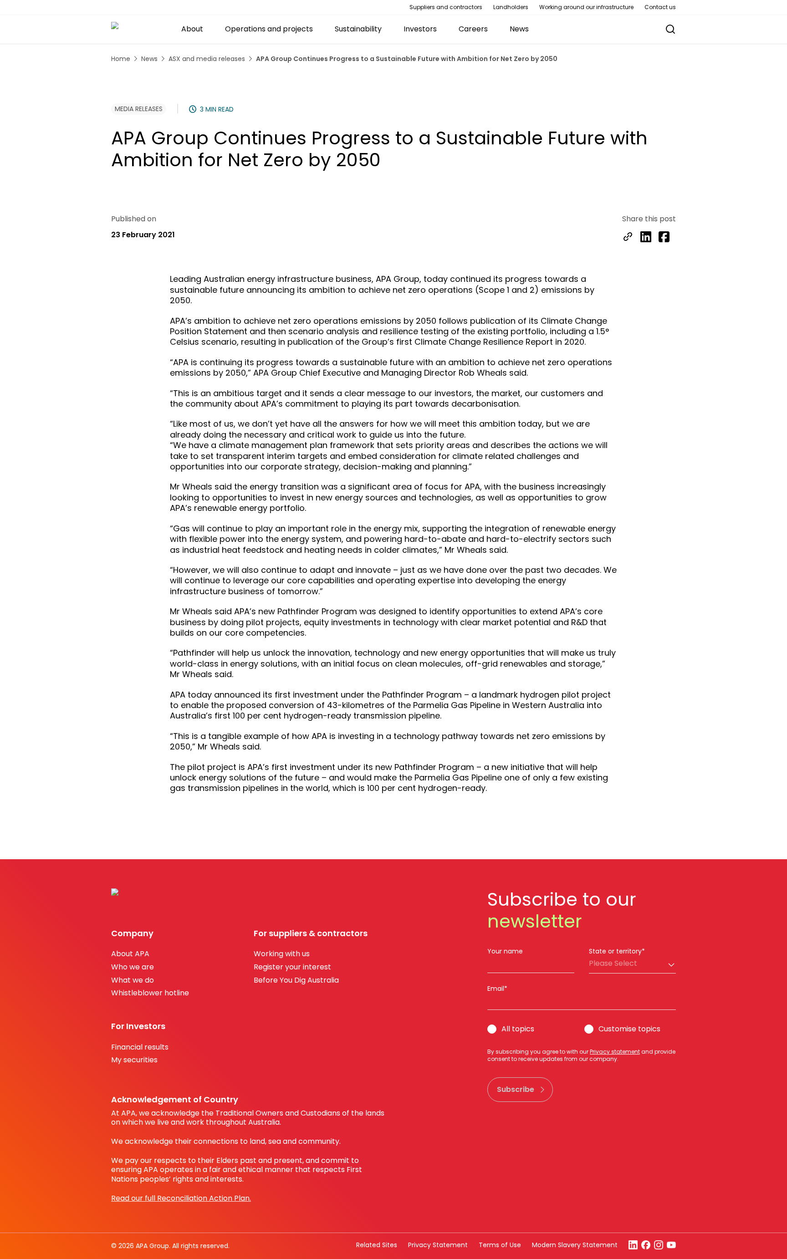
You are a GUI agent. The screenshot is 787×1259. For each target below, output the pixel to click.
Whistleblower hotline (150, 993)
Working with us (282, 953)
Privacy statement (615, 1051)
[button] (666, 29)
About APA (130, 953)
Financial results (140, 1047)
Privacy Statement (438, 1244)
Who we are (132, 967)
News (149, 59)
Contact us (660, 7)
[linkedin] (645, 237)
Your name (505, 951)
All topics (517, 1029)
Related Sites (376, 1244)
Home (120, 59)
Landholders (510, 7)
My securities (134, 1060)
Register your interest (292, 967)
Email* (497, 988)
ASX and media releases (207, 59)
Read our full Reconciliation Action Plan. (181, 1198)
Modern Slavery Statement (575, 1244)
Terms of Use (500, 1244)
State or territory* (617, 951)
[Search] (670, 29)
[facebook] (664, 237)
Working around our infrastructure (586, 7)
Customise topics (629, 1029)
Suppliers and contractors (445, 7)
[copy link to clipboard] (627, 237)
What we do (132, 980)
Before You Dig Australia (296, 980)
